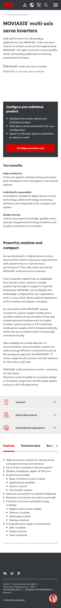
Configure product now (30, 148)
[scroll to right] (57, 446)
